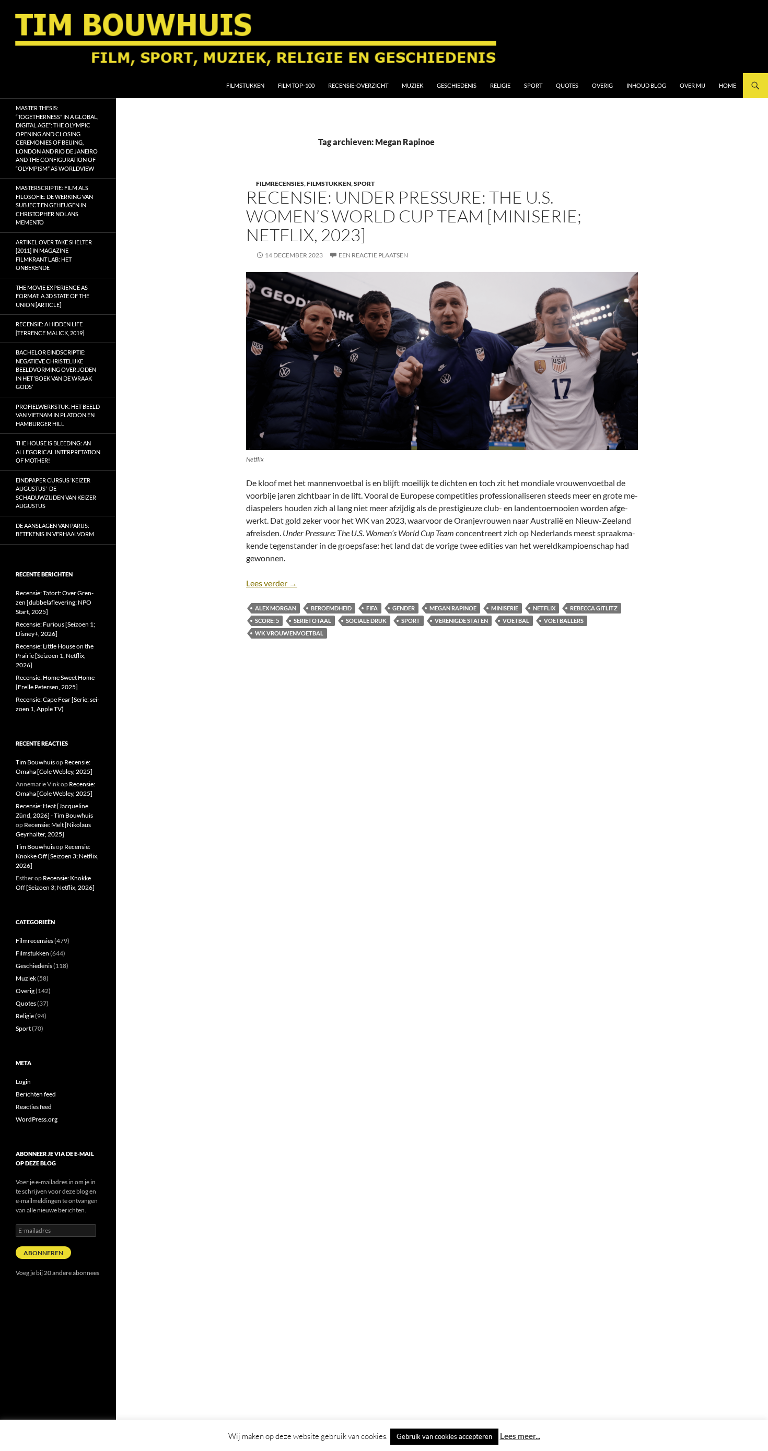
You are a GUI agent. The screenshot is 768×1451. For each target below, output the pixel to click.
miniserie (504, 608)
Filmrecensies (280, 183)
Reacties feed (34, 1107)
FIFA (372, 608)
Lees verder (271, 583)
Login (23, 1082)
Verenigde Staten (461, 620)
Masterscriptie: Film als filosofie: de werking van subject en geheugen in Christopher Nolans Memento (54, 205)
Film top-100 (296, 85)
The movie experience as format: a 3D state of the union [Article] (52, 296)
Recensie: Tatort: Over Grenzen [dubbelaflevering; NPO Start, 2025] (55, 602)
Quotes (567, 85)
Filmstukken (245, 85)
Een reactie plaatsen (373, 255)
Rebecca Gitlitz (594, 608)
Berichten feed (36, 1094)
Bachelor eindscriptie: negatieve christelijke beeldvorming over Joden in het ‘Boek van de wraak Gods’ (56, 369)
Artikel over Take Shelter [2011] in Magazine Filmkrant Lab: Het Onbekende (54, 255)
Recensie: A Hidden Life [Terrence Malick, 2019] (50, 328)
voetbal (516, 620)
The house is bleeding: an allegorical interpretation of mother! (58, 452)
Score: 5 (267, 620)
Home (727, 85)
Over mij (692, 85)
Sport (533, 85)
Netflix (544, 608)
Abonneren (43, 1253)
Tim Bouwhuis (35, 762)
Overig (602, 85)
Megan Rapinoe (452, 608)
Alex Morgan (275, 608)
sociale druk (366, 620)
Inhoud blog (646, 85)
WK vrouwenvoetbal (289, 633)
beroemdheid (331, 608)
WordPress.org (36, 1119)
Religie (500, 85)
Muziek (412, 85)
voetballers (564, 620)
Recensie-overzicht (358, 85)
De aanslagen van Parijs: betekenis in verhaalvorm (55, 530)
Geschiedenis (456, 85)
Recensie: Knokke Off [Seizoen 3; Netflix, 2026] (57, 856)
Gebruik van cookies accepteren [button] (444, 1436)
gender (403, 608)
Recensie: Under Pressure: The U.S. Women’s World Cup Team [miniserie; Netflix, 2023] (413, 215)
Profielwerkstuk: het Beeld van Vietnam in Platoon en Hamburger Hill (58, 415)
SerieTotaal (312, 620)
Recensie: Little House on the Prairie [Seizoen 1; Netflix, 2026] (55, 655)
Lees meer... (520, 1436)
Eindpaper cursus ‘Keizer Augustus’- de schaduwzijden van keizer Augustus (56, 493)
